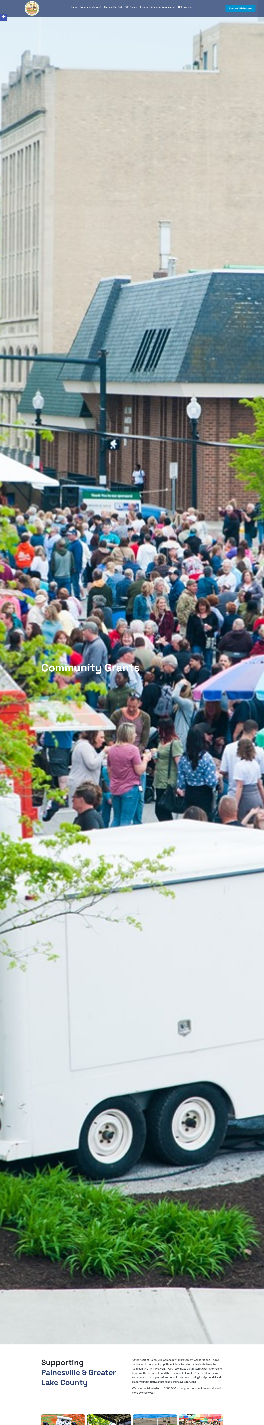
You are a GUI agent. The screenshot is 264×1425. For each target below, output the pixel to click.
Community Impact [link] (90, 7)
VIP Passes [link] (131, 7)
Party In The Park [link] (113, 7)
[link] (3, 17)
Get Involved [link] (185, 7)
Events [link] (144, 7)
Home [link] (73, 7)
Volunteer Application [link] (162, 7)
